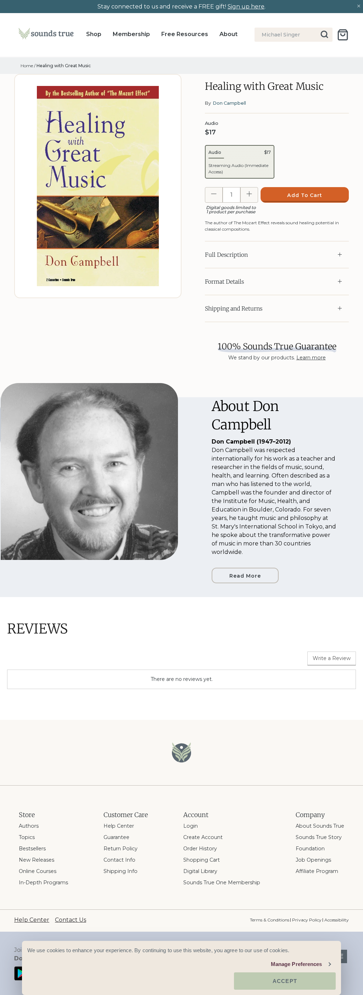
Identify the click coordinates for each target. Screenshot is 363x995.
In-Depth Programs (43, 882)
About (228, 34)
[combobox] (294, 35)
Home (27, 65)
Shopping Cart (201, 860)
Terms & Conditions (269, 919)
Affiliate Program (317, 871)
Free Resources (184, 34)
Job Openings (313, 860)
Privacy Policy (306, 919)
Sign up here (246, 6)
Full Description (226, 254)
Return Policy (121, 848)
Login (190, 826)
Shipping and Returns (233, 308)
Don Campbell (229, 103)
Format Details (224, 281)
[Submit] (325, 35)
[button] (239, 162)
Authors (29, 826)
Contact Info (119, 860)
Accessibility (336, 919)
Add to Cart (305, 195)
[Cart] (343, 35)
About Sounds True (320, 826)
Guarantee (116, 837)
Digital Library (200, 871)
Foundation (310, 848)
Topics (27, 837)
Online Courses (37, 871)
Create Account (203, 837)
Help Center (119, 826)
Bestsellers (32, 848)
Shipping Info (121, 871)
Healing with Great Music (64, 65)
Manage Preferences (296, 964)
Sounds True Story (319, 837)
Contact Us (70, 919)
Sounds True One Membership (221, 882)
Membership (131, 34)
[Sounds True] (45, 35)
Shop (93, 34)
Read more (245, 576)
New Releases (36, 860)
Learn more (311, 357)
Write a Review (332, 658)
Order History (200, 848)
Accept (285, 981)
